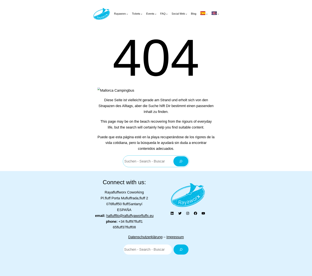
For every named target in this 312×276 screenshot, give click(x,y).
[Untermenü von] (204, 13)
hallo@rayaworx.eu (130, 216)
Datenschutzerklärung (145, 237)
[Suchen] (180, 161)
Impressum (175, 237)
